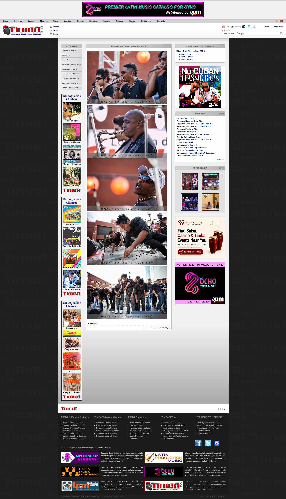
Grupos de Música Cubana (74, 428)
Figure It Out (190, 132)
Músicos (44, 21)
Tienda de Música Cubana (106, 433)
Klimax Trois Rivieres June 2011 (190, 51)
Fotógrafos (71, 46)
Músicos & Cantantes (71, 431)
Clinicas (80, 21)
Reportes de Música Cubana (74, 425)
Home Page (66, 60)
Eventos (67, 21)
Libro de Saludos (136, 425)
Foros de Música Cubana (140, 428)
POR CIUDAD (226, 30)
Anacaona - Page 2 (69, 69)
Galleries (66, 55)
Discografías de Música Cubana (176, 431)
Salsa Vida (189, 118)
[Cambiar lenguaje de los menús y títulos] (281, 21)
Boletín (238, 27)
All (222, 174)
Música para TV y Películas (208, 428)
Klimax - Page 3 (186, 57)
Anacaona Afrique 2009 (71, 64)
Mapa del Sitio (168, 439)
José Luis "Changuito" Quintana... (200, 153)
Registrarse (278, 27)
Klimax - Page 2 (186, 54)
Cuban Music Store (192, 137)
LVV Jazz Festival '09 (70, 78)
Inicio (222, 409)
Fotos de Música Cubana (106, 428)
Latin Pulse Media (204, 431)
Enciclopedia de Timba (172, 423)
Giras (55, 21)
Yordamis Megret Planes (195, 148)
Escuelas (93, 21)
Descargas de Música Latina (208, 423)
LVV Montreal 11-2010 (70, 74)
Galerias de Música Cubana (107, 431)
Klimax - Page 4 (186, 59)
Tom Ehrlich (188, 142)
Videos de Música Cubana (106, 423)
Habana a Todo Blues (194, 121)
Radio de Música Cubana (106, 425)
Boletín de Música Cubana (106, 436)
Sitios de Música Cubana (140, 423)
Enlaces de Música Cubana (141, 431)
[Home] (69, 409)
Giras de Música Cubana (73, 433)
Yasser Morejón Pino (194, 150)
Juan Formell (191, 145)
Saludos (119, 21)
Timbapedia (146, 21)
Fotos (55, 30)
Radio (55, 34)
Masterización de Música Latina (209, 425)
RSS (227, 27)
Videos (56, 27)
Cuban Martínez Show (70, 88)
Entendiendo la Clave (171, 428)
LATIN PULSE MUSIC (88, 496)
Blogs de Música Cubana (73, 423)
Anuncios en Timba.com (139, 433)
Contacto (161, 21)
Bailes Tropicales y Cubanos (74, 436)
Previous (94, 323)
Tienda (132, 21)
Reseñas (106, 21)
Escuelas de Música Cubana (74, 439)
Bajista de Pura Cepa (205, 433)
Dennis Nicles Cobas (194, 156)
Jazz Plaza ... (205, 134)
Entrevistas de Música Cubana (175, 436)
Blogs (5, 21)
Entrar (266, 27)
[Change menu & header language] (276, 21)
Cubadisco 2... (206, 124)
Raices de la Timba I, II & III (174, 425)
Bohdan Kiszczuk (69, 51)
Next (219, 160)
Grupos (31, 21)
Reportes (18, 21)
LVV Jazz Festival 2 (70, 83)
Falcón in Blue (191, 129)
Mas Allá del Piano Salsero (173, 433)
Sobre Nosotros (136, 436)
